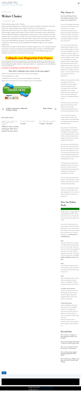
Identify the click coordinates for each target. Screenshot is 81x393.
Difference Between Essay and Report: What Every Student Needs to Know (10, 128)
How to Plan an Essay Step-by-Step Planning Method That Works (69, 353)
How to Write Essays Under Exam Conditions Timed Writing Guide (70, 342)
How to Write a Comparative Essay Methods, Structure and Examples (69, 336)
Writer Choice (12, 16)
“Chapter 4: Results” (46, 123)
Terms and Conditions (46, 387)
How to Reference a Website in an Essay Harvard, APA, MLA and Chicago (70, 360)
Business (8, 21)
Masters (8, 122)
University (4, 124)
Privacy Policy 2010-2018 (45, 389)
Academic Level (5, 121)
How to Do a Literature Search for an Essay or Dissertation (69, 347)
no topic (23, 123)
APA (4, 21)
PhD (12, 122)
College (13, 21)
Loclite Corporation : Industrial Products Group (16, 109)
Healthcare (26, 121)
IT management (46, 121)
